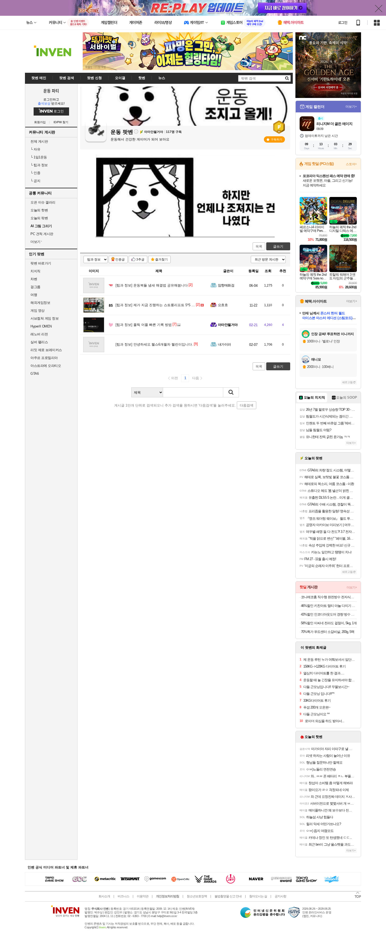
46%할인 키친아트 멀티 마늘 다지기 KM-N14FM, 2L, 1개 (329, 606)
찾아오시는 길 (258, 896)
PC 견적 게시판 (41, 234)
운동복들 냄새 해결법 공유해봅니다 (152, 285)
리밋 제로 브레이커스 (46, 350)
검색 (231, 392)
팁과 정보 (39, 165)
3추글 (140, 259)
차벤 (33, 279)
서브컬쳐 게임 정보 (44, 318)
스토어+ (351, 164)
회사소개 (104, 896)
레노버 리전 (39, 334)
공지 (35, 181)
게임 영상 (37, 310)
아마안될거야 (228, 325)
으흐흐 (223, 305)
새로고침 (347, 382)
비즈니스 (123, 896)
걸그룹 (35, 287)
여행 (33, 294)
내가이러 (224, 344)
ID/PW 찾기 (61, 122)
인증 (35, 173)
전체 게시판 (39, 141)
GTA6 (34, 373)
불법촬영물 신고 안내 (228, 896)
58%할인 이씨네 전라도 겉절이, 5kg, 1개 (329, 623)
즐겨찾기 (161, 259)
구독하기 (276, 139)
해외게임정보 (40, 302)
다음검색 (246, 405)
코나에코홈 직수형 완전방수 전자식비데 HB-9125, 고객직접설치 (329, 597)
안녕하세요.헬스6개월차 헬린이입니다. (154, 344)
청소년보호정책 (197, 896)
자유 (35, 149)
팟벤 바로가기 (40, 263)
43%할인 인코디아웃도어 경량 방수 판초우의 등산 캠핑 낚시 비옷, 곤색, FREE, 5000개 (329, 614)
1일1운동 (38, 157)
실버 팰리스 (39, 342)
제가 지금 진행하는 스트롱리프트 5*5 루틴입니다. (163, 305)
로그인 (342, 22)
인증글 (120, 259)
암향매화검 (226, 285)
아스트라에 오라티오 (45, 365)
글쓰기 (278, 246)
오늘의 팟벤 (39, 218)
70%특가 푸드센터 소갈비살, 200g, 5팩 (327, 632)
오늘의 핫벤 (39, 210)
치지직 (35, 271)
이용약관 (142, 896)
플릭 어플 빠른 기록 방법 (144, 325)
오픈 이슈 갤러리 (42, 202)
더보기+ (351, 106)
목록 (258, 246)
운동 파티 (51, 91)
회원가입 (40, 122)
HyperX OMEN (41, 326)
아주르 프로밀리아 (44, 358)
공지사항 (280, 896)
